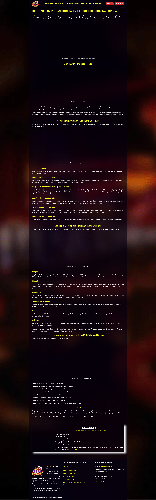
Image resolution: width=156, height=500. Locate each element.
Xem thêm (78, 449)
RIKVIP (48, 466)
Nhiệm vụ (84, 3)
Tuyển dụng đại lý (68, 479)
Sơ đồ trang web (100, 483)
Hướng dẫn (59, 3)
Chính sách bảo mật (69, 473)
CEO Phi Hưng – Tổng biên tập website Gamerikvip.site (74, 483)
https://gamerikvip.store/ (107, 466)
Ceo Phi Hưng (89, 427)
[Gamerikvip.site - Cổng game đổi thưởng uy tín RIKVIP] (37, 3)
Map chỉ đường (100, 481)
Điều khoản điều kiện (69, 470)
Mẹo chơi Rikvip (95, 3)
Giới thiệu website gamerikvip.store (73, 467)
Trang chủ (49, 3)
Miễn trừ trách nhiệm (69, 476)
